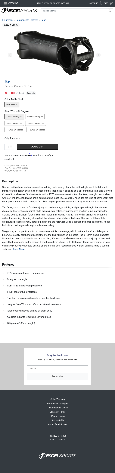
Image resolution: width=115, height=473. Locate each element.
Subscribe (57, 376)
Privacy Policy (58, 416)
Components (22, 20)
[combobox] (77, 10)
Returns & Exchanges (57, 403)
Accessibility (58, 420)
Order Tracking (57, 399)
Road (43, 20)
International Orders (58, 407)
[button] (10, 55)
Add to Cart (37, 146)
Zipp (7, 81)
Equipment (7, 20)
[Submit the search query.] (110, 10)
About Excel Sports (57, 424)
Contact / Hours (57, 412)
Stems (34, 20)
